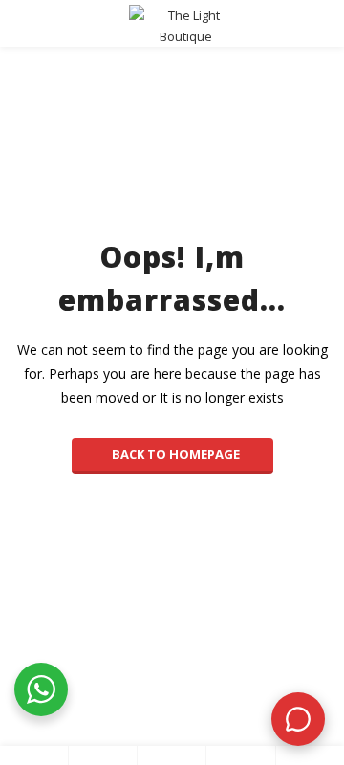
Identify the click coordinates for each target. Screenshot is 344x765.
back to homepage (176, 454)
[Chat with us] (298, 719)
